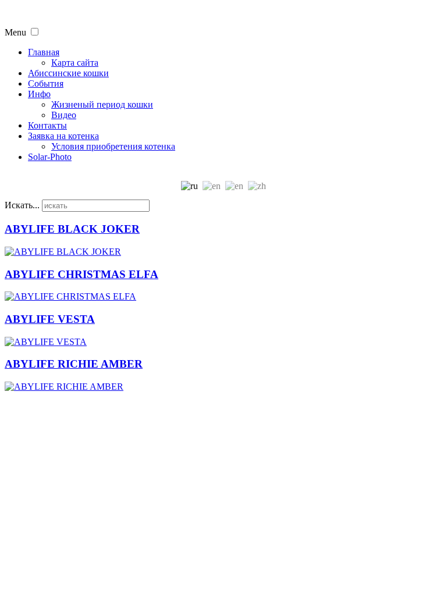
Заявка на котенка (63, 136)
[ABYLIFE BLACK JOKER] (63, 252)
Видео (63, 115)
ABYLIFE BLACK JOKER (72, 229)
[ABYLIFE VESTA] (46, 342)
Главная (43, 52)
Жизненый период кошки (102, 104)
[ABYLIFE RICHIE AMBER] (64, 387)
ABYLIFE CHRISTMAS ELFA (81, 274)
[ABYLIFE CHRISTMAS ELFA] (70, 296)
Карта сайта (74, 62)
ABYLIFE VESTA (50, 319)
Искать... (22, 205)
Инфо (39, 94)
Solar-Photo (50, 157)
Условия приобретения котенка (113, 146)
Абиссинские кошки (68, 73)
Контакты (47, 125)
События (45, 83)
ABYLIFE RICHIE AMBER (74, 364)
